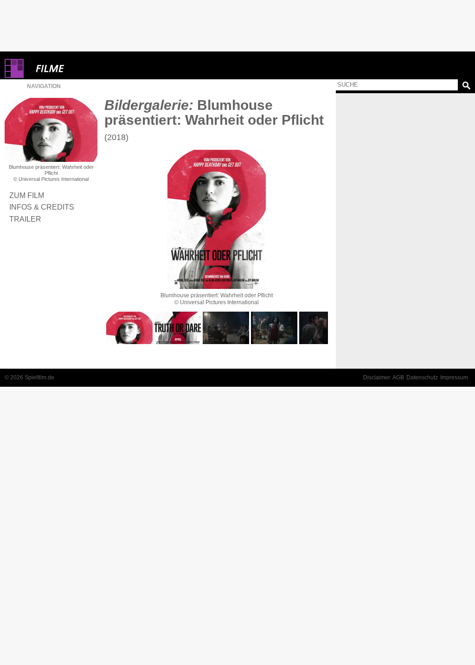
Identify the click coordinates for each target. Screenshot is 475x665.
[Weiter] (216, 219)
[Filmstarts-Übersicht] (83, 68)
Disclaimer (376, 377)
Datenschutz (422, 377)
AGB (398, 377)
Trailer (25, 219)
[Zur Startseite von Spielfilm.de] (14, 75)
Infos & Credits (41, 207)
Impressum (454, 377)
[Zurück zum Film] (51, 130)
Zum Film (26, 195)
